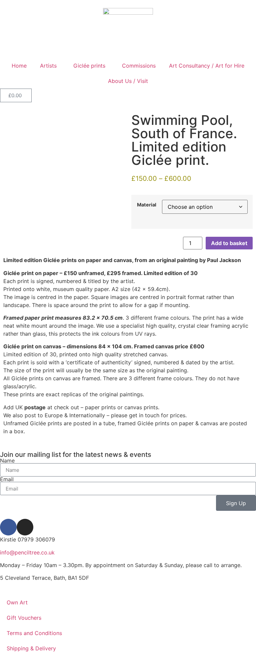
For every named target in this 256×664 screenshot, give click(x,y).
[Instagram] (25, 527)
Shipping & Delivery (31, 648)
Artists (48, 65)
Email (7, 479)
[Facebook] (8, 527)
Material (146, 204)
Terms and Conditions (34, 633)
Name (7, 460)
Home (19, 65)
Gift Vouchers (24, 617)
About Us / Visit (128, 81)
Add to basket (229, 243)
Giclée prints (89, 65)
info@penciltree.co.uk (27, 552)
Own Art (17, 602)
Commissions (139, 65)
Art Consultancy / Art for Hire (206, 65)
